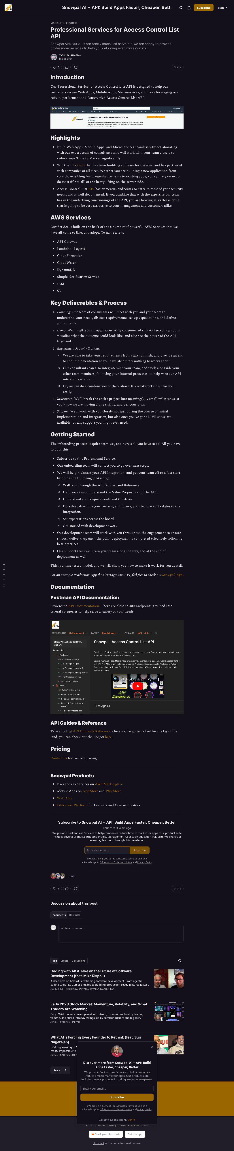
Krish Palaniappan (76, 989)
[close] (152, 1047)
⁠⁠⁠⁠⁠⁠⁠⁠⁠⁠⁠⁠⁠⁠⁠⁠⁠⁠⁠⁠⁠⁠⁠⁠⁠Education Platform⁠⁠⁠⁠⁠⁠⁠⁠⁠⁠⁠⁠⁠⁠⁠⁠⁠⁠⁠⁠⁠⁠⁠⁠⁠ (72, 805)
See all (57, 1070)
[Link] (45, 77)
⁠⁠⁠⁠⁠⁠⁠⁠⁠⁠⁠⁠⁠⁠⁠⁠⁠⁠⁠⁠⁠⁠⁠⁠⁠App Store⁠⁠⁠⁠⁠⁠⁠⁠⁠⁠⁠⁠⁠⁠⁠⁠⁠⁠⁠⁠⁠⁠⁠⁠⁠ (90, 791)
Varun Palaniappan (70, 55)
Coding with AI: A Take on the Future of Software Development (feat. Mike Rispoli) (91, 973)
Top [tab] (55, 960)
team (81, 165)
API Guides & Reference (91, 731)
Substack (98, 1143)
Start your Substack (107, 1134)
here (108, 737)
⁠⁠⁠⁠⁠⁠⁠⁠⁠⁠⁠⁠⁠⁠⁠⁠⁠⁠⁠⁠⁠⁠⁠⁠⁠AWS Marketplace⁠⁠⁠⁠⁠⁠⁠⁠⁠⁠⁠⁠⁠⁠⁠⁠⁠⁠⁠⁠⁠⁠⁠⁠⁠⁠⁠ (109, 784)
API (91, 189)
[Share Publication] (189, 7)
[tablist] (66, 915)
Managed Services (63, 23)
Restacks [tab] (74, 915)
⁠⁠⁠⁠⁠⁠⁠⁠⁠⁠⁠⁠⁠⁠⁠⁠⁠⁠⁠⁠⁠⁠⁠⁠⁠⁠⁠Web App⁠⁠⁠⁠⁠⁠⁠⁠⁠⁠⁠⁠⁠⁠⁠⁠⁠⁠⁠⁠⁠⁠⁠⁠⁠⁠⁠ (64, 798)
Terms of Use (135, 1105)
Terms (122, 1125)
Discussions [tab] (78, 960)
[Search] (181, 7)
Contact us (58, 758)
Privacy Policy (144, 1109)
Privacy (112, 1125)
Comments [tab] (59, 915)
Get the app (135, 1134)
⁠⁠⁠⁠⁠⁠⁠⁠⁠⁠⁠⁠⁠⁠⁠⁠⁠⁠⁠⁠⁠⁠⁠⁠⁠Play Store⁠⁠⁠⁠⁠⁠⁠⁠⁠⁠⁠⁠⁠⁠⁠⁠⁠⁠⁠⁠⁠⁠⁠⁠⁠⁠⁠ (113, 791)
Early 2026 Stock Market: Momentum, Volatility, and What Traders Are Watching (98, 1006)
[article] (117, 982)
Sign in (222, 8)
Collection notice (138, 1125)
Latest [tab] (64, 960)
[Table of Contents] (4, 575)
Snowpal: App (172, 575)
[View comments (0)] (67, 67)
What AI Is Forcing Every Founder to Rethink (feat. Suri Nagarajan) (95, 1039)
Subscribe (204, 8)
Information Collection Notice (116, 1109)
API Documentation (83, 606)
